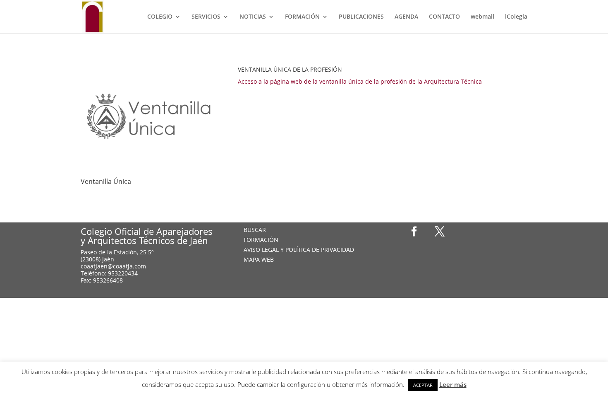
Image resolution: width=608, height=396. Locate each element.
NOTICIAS (252, 17)
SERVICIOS (205, 17)
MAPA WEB (259, 259)
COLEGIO (159, 17)
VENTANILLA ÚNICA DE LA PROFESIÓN (290, 69)
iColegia (516, 17)
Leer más (453, 384)
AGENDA (406, 17)
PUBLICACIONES (361, 17)
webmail (482, 17)
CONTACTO (444, 17)
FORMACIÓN (302, 17)
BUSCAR (255, 230)
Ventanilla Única (106, 181)
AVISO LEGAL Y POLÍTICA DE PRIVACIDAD (299, 250)
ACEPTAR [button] (423, 385)
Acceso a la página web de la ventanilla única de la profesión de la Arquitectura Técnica (360, 81)
